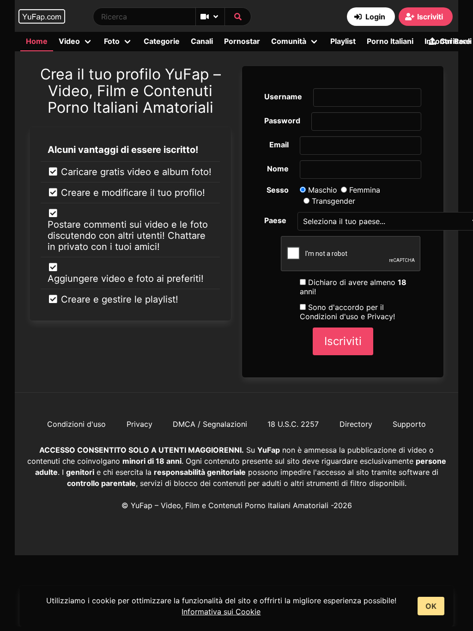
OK (431, 606)
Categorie (162, 41)
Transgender (332, 201)
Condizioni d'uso (329, 316)
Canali (202, 41)
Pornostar (242, 41)
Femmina (363, 189)
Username (283, 96)
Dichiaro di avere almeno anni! (353, 287)
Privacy (380, 316)
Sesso (278, 189)
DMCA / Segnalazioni (210, 424)
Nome (278, 168)
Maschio (321, 189)
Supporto (409, 424)
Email (279, 144)
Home (37, 41)
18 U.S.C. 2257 (293, 424)
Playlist (343, 41)
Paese (275, 220)
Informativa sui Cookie (221, 611)
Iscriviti (343, 341)
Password (282, 120)
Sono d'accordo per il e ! (347, 312)
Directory (356, 424)
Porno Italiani (390, 41)
